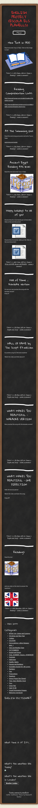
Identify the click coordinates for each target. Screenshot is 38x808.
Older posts (11, 624)
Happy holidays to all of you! (19, 212)
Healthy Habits (14, 662)
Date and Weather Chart (16, 648)
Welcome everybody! (16, 693)
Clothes (11, 638)
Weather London (11, 783)
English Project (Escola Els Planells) (19, 18)
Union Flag (12, 686)
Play (10, 671)
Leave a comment (22, 75)
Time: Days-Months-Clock (17, 681)
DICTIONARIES (14, 650)
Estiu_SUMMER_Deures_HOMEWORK (16, 264)
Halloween (12, 660)
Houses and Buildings (16, 664)
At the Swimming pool (19, 130)
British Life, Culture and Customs (19, 633)
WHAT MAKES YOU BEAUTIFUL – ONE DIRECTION (19, 480)
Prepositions (13, 674)
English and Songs (12, 329)
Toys (10, 683)
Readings (12, 75)
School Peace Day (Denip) (17, 678)
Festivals (12, 657)
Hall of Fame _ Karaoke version (19, 282)
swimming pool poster (11, 142)
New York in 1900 (19, 42)
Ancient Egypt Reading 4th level (19, 164)
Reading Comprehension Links (19, 91)
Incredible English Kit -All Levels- (20, 667)
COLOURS (12, 641)
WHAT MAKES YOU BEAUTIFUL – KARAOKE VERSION (19, 415)
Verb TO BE (12, 688)
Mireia (28, 73)
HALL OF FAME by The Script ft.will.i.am (19, 345)
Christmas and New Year (17, 636)
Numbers (12, 669)
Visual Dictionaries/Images (18, 690)
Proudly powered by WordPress (19, 792)
